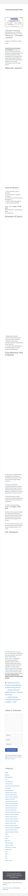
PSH (6, 851)
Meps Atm (7, 840)
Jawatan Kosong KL (13, 683)
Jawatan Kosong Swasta (12, 687)
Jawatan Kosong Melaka (11, 803)
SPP (6, 858)
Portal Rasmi (8, 849)
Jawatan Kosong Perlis (10, 810)
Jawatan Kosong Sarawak (11, 818)
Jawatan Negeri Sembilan (11, 832)
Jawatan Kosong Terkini (11, 829)
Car (6, 779)
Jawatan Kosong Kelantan (11, 797)
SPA (6, 856)
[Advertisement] (14, 78)
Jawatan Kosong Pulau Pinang (12, 812)
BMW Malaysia (8, 777)
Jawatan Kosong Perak (11, 808)
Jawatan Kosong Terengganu (12, 827)
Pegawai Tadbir (9, 845)
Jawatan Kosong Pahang (11, 805)
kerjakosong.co (9, 658)
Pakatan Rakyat (9, 843)
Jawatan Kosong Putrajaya (12, 814)
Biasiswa (7, 775)
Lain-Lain (7, 836)
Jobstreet (7, 481)
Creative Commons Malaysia (12, 786)
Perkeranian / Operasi (10, 847)
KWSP (6, 834)
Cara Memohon (9, 781)
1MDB (6, 772)
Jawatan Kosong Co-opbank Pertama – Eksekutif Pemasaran (14, 692)
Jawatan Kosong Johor (11, 792)
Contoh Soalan (8, 783)
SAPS (6, 854)
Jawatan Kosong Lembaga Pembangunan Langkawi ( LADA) (12, 699)
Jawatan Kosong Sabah (11, 816)
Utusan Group (8, 860)
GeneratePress (14, 877)
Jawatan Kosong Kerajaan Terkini (14, 9)
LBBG (6, 838)
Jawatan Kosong (9, 790)
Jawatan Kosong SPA (10, 823)
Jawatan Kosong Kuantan (11, 801)
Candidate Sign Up (16, 493)
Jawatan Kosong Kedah (11, 794)
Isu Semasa (8, 788)
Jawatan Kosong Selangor (11, 671)
